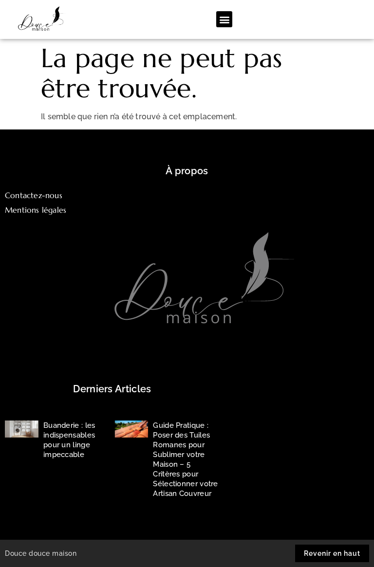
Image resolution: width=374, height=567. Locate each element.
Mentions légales (35, 210)
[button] (224, 19)
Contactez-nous (33, 195)
